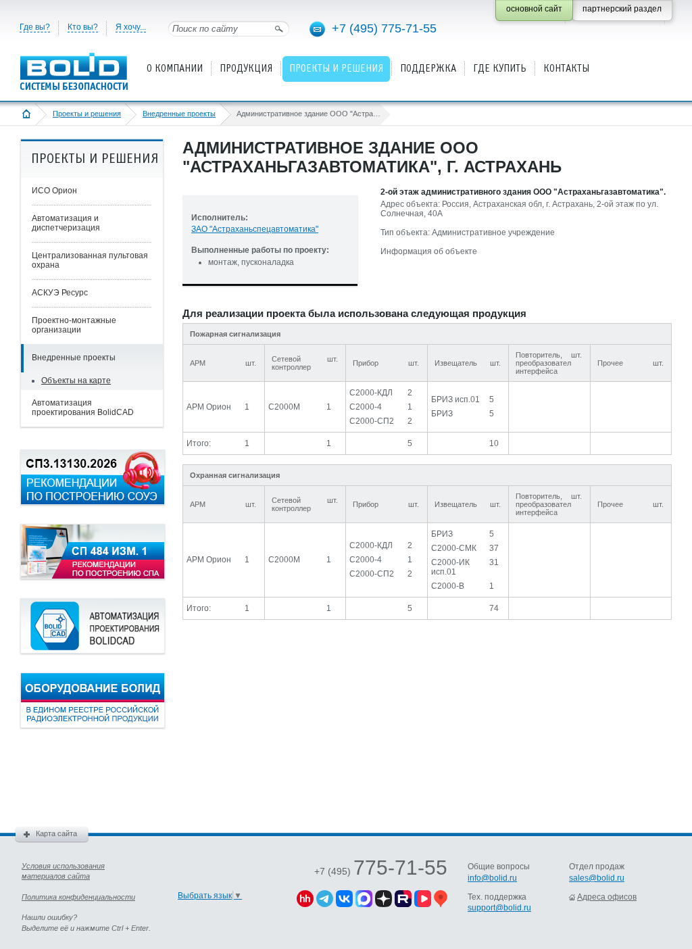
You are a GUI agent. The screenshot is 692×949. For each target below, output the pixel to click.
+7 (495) (380, 871)
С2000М (284, 407)
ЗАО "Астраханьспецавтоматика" (254, 229)
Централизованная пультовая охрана (90, 260)
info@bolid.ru (492, 878)
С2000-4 (365, 407)
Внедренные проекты (179, 114)
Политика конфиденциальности (78, 897)
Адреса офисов (607, 897)
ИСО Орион (54, 190)
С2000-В (447, 586)
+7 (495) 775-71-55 (384, 28)
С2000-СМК (453, 548)
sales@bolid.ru (596, 878)
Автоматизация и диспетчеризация (66, 223)
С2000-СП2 (371, 421)
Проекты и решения (87, 114)
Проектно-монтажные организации (74, 325)
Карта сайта (56, 833)
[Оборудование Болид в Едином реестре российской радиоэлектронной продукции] (92, 725)
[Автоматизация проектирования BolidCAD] (92, 651)
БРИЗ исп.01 (455, 399)
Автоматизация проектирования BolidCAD (83, 407)
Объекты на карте (76, 380)
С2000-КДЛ (371, 392)
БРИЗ (442, 413)
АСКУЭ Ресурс (60, 292)
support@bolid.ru (499, 907)
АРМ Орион (209, 407)
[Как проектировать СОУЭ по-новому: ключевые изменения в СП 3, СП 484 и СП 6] (92, 502)
